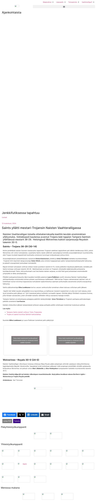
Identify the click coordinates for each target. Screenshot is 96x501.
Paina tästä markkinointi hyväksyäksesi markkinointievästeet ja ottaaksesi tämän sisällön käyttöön (25, 340)
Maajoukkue (47, 2)
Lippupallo (60, 2)
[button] (64, 6)
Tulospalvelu (72, 2)
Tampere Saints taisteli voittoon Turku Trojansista (24, 312)
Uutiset (4, 217)
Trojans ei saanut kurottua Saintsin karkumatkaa (24, 314)
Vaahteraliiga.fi (87, 2)
